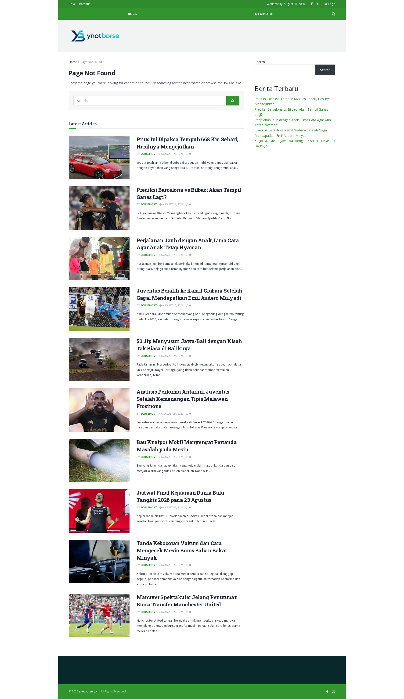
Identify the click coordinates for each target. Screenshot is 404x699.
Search (260, 62)
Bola (72, 4)
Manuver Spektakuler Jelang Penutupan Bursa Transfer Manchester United (187, 601)
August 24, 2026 (172, 356)
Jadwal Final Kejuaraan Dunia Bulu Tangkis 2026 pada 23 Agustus (180, 496)
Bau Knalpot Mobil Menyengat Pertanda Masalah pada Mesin (187, 446)
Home (73, 62)
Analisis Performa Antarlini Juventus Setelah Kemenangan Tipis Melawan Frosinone (183, 398)
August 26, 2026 (172, 154)
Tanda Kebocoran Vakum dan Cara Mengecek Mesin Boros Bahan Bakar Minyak (182, 550)
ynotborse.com (89, 691)
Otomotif (84, 4)
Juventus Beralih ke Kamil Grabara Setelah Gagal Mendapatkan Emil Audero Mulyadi (189, 294)
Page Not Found (91, 62)
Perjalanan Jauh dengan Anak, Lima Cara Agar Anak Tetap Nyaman (188, 244)
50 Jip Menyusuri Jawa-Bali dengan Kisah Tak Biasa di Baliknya (189, 345)
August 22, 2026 (172, 565)
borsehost (149, 154)
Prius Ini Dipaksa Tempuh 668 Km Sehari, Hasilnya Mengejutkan (187, 143)
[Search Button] (232, 100)
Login (331, 4)
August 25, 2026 (172, 255)
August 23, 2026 (172, 457)
